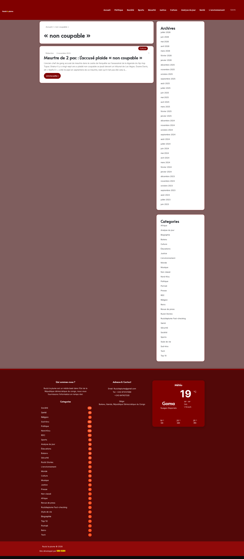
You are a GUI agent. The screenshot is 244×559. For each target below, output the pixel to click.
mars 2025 (165, 106)
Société (130, 9)
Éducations (165, 249)
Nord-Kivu (165, 276)
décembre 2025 (168, 65)
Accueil (107, 9)
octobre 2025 (167, 74)
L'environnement (168, 258)
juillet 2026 (165, 32)
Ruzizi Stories (167, 314)
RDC (162, 295)
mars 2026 (165, 51)
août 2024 (165, 139)
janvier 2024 (166, 172)
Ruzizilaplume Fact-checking (173, 318)
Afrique (164, 225)
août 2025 (165, 83)
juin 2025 (165, 93)
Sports (141, 9)
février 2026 (166, 55)
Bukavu (164, 239)
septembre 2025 (168, 79)
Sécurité (152, 9)
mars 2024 (165, 162)
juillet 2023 (165, 199)
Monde (164, 263)
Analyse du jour (188, 9)
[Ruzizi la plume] (7, 11)
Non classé (165, 272)
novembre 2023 (168, 181)
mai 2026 (165, 41)
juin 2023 (165, 204)
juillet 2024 (165, 144)
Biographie (165, 235)
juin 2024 (165, 148)
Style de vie (166, 342)
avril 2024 (165, 158)
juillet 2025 (165, 88)
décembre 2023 (168, 176)
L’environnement (217, 9)
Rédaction (50, 53)
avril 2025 (165, 102)
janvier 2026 (166, 60)
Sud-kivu (164, 346)
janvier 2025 (166, 116)
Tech (163, 351)
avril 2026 (165, 46)
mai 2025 (165, 97)
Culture (173, 9)
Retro (163, 304)
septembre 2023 (168, 190)
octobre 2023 (167, 186)
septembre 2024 (168, 134)
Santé (202, 9)
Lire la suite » (52, 76)
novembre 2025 (168, 69)
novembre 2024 (168, 125)
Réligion (164, 300)
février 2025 (166, 111)
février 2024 (166, 167)
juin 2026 (165, 37)
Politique (119, 9)
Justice (163, 9)
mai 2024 (165, 153)
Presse (164, 290)
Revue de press (168, 309)
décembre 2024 (168, 120)
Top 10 (163, 355)
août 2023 (165, 195)
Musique (164, 267)
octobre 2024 (167, 130)
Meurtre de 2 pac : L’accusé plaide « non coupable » (93, 57)
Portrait (164, 286)
